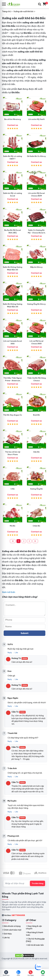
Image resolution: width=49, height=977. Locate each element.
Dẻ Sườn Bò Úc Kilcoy (36, 156)
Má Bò (12, 526)
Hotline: (14, 915)
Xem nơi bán (8, 592)
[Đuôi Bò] (36, 402)
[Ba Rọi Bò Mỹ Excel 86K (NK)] (12, 217)
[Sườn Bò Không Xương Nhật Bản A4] (12, 291)
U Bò (13, 489)
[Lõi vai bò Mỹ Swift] (36, 107)
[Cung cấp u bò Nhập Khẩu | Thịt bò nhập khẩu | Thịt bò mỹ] (12, 476)
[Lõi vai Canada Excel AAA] (12, 328)
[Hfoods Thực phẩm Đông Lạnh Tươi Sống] (14, 4)
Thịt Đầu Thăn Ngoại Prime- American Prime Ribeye (12, 380)
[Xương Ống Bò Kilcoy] (36, 291)
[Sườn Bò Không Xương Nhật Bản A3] (12, 254)
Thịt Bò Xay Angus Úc (12, 415)
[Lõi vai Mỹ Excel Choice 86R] (36, 328)
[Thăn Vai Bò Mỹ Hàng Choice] (36, 365)
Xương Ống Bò (36, 489)
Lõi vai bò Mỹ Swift (36, 119)
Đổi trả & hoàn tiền (35, 945)
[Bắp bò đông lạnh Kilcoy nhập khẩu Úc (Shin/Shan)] (36, 254)
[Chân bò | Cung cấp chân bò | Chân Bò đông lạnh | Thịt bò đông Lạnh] (36, 513)
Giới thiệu (8, 934)
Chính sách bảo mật (12, 930)
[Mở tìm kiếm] (40, 4)
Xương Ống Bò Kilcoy (36, 304)
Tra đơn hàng (37, 883)
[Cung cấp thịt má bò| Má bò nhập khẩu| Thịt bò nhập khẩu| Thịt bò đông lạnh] (12, 513)
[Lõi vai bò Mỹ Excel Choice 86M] (36, 180)
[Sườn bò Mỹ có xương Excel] (12, 180)
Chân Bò (36, 526)
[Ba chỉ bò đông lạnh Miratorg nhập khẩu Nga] (12, 107)
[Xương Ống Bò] (36, 476)
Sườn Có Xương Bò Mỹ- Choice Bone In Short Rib (36, 232)
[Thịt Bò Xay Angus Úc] (12, 402)
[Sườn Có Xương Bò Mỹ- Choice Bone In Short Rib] (36, 217)
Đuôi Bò (36, 415)
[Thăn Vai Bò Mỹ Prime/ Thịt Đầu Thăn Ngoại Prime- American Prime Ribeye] (12, 365)
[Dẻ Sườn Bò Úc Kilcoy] (36, 143)
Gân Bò (36, 452)
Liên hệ (7, 937)
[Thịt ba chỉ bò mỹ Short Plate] (12, 439)
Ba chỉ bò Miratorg (12, 119)
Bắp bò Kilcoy (36, 267)
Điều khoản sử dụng (12, 926)
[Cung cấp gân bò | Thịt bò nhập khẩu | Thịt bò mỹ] (36, 439)
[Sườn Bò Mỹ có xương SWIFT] (12, 143)
